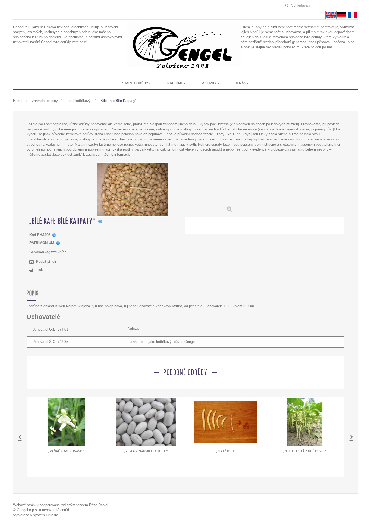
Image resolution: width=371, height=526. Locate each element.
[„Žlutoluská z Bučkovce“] (304, 422)
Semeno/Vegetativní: (46, 252)
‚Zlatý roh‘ (225, 451)
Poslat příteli (46, 261)
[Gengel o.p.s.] (184, 48)
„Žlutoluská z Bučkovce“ (304, 451)
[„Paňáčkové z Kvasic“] (66, 422)
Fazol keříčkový (78, 101)
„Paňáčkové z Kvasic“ (66, 451)
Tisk (39, 270)
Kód (32, 235)
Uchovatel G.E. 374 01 (50, 329)
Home (17, 101)
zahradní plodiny (45, 101)
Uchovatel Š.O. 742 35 (50, 342)
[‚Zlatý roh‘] (225, 422)
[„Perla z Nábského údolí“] (145, 422)
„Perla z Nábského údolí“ (146, 451)
